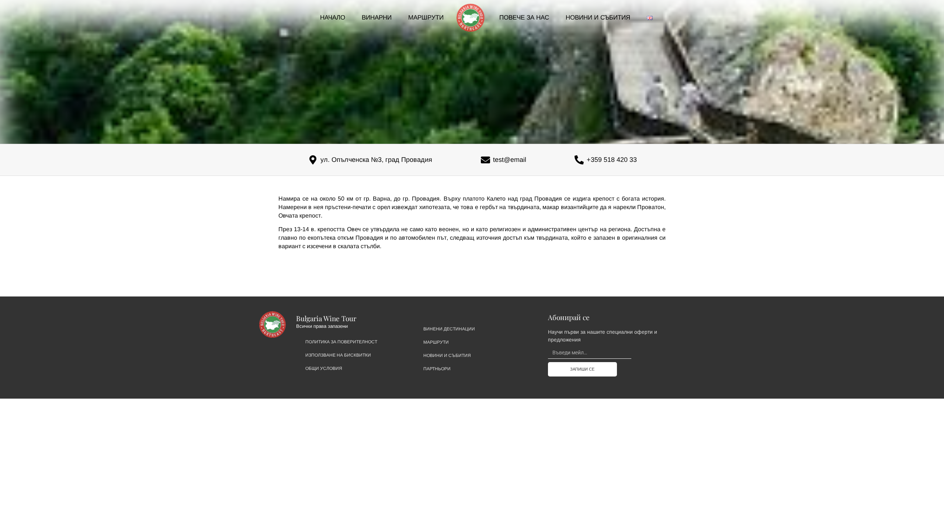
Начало (332, 17)
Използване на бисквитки (338, 355)
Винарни (377, 17)
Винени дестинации (449, 329)
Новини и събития (598, 17)
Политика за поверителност (341, 341)
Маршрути (426, 17)
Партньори (437, 368)
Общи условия (323, 368)
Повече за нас (524, 17)
